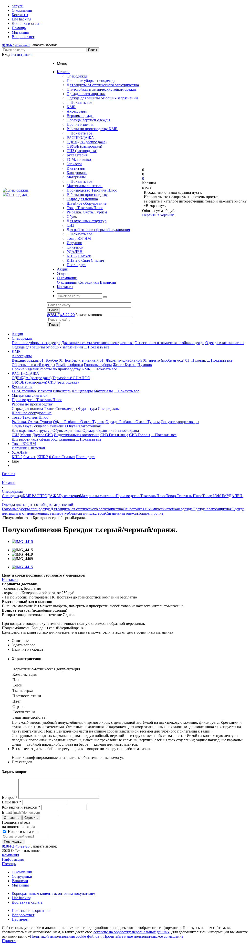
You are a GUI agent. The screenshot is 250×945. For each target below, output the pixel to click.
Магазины (20, 885)
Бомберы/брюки (69, 365)
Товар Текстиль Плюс (85, 208)
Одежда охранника (98, 430)
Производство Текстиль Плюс (92, 190)
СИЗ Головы (139, 435)
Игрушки (74, 243)
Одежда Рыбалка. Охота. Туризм (132, 422)
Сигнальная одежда (121, 513)
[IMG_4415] (22, 542)
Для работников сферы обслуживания (98, 230)
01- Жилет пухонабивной (121, 360)
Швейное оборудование (86, 203)
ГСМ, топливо (79, 159)
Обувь (72, 216)
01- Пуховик (195, 360)
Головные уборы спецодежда (91, 80)
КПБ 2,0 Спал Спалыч (85, 260)
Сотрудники (88, 282)
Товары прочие (150, 513)
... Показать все (79, 102)
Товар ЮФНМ (79, 238)
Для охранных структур (86, 221)
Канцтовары (77, 173)
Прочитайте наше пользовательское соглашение (143, 936)
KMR (71, 107)
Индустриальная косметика (76, 435)
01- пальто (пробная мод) (163, 360)
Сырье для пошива (82, 199)
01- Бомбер (49, 360)
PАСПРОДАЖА (80, 137)
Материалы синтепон (85, 186)
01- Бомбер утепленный (79, 360)
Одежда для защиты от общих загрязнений (102, 98)
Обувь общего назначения (44, 426)
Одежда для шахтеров (87, 513)
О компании (67, 282)
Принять (9, 941)
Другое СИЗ (42, 435)
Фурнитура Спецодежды (99, 408)
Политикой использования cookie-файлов (64, 936)
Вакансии (108, 282)
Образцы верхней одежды (88, 120)
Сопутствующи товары (180, 422)
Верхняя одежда (80, 116)
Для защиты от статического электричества (103, 85)
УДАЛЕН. (75, 252)
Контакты (10, 580)
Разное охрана (127, 430)
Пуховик (144, 365)
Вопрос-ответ (23, 915)
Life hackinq (21, 898)
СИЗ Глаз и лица (114, 435)
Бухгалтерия (77, 155)
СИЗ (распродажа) (82, 151)
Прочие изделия (80, 124)
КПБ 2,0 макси (79, 256)
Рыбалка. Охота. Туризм (87, 212)
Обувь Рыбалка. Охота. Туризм (78, 422)
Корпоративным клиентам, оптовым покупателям (53, 893)
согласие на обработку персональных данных (131, 932)
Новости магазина (22, 831)
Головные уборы (98, 365)
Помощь (9, 864)
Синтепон (75, 247)
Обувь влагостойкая (84, 426)
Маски (25, 435)
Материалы (76, 177)
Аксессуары (77, 111)
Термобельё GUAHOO (71, 378)
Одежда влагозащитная (86, 94)
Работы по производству (87, 195)
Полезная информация (30, 910)
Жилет (119, 365)
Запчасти (74, 164)
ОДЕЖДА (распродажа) (86, 142)
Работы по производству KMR (92, 129)
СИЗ (70, 225)
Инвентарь (76, 168)
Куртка (130, 365)
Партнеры (20, 919)
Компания (10, 855)
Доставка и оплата (27, 902)
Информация (13, 859)
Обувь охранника (67, 430)
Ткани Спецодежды (60, 408)
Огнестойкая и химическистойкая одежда (101, 89)
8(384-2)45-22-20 (16, 45)
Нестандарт (76, 265)
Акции (17, 334)
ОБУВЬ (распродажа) (84, 146)
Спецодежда (77, 76)
